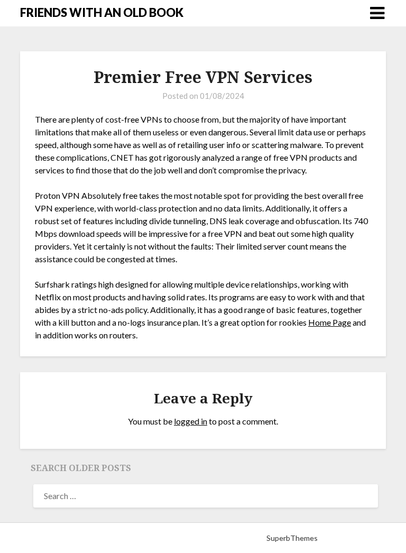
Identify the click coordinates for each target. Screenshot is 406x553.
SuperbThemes (292, 537)
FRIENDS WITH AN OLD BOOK (101, 12)
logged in (190, 421)
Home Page (329, 322)
